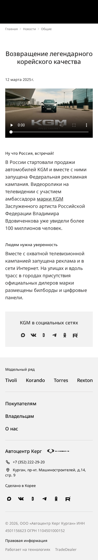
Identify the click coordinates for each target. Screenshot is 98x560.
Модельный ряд (20, 369)
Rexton (85, 380)
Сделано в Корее (20, 485)
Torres (61, 380)
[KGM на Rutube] (75, 335)
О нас (11, 429)
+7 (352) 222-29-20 (28, 461)
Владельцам (19, 416)
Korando (35, 380)
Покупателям (20, 404)
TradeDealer (65, 549)
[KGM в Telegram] (54, 335)
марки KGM (50, 199)
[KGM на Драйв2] (44, 335)
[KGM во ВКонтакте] (33, 335)
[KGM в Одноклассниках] (65, 335)
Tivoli (11, 380)
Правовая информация (26, 540)
